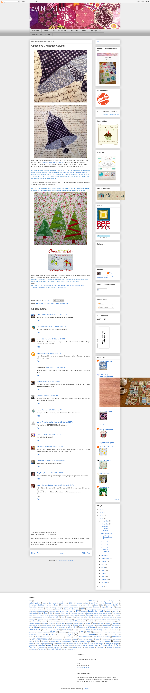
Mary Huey (40, 473)
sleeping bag (85, 641)
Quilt (52, 303)
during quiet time (101, 609)
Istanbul (56, 619)
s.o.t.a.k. (61, 637)
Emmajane (40, 461)
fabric (101, 611)
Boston (96, 605)
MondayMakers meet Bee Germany (106, 549)
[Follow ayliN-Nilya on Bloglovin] (103, 237)
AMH (57, 601)
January (104, 582)
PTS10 (89, 632)
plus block (39, 632)
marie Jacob (32, 625)
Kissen (43, 621)
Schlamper (116, 637)
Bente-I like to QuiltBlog (45, 485)
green (105, 615)
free (35, 615)
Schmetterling (67, 639)
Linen (81, 623)
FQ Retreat (116, 613)
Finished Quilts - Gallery (41, 34)
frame (30, 615)
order (106, 627)
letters (62, 623)
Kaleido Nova (92, 619)
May (103, 570)
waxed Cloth (110, 647)
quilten (57, 303)
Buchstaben (33, 607)
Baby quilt (52, 603)
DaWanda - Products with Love (111, 114)
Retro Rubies (45, 637)
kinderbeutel (35, 621)
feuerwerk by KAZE (106, 361)
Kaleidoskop (110, 619)
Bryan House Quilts (106, 442)
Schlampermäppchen (40, 639)
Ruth (38, 381)
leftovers (44, 623)
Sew (30, 641)
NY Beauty (91, 627)
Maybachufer (46, 625)
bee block (94, 603)
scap (74, 637)
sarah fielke (68, 637)
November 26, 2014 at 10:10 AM (55, 327)
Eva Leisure (41, 327)
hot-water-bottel (97, 617)
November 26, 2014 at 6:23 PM (51, 434)
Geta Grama (70, 615)
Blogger (86, 688)
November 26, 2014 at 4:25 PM (63, 422)
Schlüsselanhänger (57, 639)
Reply (38, 320)
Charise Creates (105, 460)
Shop (46, 30)
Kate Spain (118, 619)
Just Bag (85, 619)
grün (115, 615)
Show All (116, 499)
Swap (85, 643)
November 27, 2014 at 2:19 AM (54, 473)
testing (66, 645)
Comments (104, 307)
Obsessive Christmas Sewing (105, 528)
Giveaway (89, 615)
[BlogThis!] (56, 300)
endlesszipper (41, 611)
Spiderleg (116, 641)
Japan (61, 619)
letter (56, 623)
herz (68, 617)
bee (86, 603)
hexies (73, 617)
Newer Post (35, 553)
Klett (49, 621)
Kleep (38, 434)
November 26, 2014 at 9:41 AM (57, 314)
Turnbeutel (50, 647)
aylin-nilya (92, 601)
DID (82, 609)
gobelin (96, 615)
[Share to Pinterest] (63, 300)
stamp (53, 643)
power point (63, 632)
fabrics (108, 611)
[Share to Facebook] (61, 300)
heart (62, 617)
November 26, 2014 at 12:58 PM (50, 353)
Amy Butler (63, 601)
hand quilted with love (41, 617)
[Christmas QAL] (60, 273)
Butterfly (66, 607)
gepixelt (63, 615)
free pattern (41, 615)
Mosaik (98, 625)
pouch (52, 632)
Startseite (35, 30)
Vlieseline (80, 647)
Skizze (76, 641)
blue (84, 605)
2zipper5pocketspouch (47, 601)
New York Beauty (60, 627)
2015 (102, 515)
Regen (117, 634)
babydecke (62, 603)
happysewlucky (54, 617)
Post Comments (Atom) (65, 560)
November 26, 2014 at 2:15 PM (51, 396)
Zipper (71, 649)
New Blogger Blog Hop (46, 627)
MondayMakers (106, 542)
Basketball (79, 603)
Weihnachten (64, 303)
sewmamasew (55, 641)
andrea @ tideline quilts (45, 422)
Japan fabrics (68, 619)
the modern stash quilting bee (89, 645)
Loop (94, 623)
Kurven (62, 621)
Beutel (56, 605)
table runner (32, 645)
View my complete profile (105, 276)
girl (76, 615)
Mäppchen (115, 623)
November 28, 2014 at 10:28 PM (63, 485)
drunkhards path (90, 609)
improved (39, 619)
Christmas (39, 303)
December (105, 521)
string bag (78, 643)
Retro (37, 637)
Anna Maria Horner (81, 601)
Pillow (87, 630)
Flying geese (64, 613)
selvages (110, 639)
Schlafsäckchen (84, 637)
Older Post (86, 553)
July (103, 564)
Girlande (81, 615)
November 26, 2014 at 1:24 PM (50, 381)
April (103, 573)
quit (108, 634)
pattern (58, 629)
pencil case (81, 629)
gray (101, 615)
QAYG (53, 634)
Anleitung (71, 601)
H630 (119, 615)
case (81, 607)
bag (70, 603)
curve (117, 607)
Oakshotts (100, 627)
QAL (46, 634)
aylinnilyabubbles (113, 601)
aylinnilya (103, 601)
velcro (63, 647)
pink (113, 629)
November (105, 524)
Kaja (38, 353)
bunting (48, 607)
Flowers (57, 613)
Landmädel (91, 621)
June (103, 567)
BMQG (89, 605)
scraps (97, 639)
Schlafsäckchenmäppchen (102, 637)
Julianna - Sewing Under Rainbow (52, 162)
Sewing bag (45, 641)
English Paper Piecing (66, 611)
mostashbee (106, 625)
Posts (102, 304)
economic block (117, 609)
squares (31, 643)
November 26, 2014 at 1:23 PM (55, 367)
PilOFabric (107, 629)
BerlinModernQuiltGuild (36, 605)
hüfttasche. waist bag (109, 617)
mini (53, 625)
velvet (68, 647)
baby (44, 603)
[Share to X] (59, 300)
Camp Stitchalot (74, 607)
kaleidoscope (101, 619)
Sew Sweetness (105, 425)
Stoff (65, 643)
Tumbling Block (42, 647)
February (104, 579)
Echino (109, 609)
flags (45, 613)
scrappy (91, 639)
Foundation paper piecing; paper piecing (98, 613)
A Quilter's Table (105, 411)
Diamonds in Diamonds (71, 609)
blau (71, 605)
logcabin (88, 623)
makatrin (39, 446)
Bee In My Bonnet (106, 429)
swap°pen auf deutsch (96, 643)
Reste (31, 637)
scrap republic (82, 639)
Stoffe (71, 643)
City (103, 607)
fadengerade (104, 487)
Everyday (83, 611)
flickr (51, 613)
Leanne (39, 410)
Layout (104, 621)
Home (61, 553)
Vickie (39, 396)
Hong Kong (80, 617)
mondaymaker (66, 625)
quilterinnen (102, 634)
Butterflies (59, 607)
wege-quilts (40, 339)
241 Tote (36, 601)
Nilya (111, 273)
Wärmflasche (100, 647)
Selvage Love (96, 30)
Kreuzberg (55, 621)
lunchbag (108, 623)
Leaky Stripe (111, 621)
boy (102, 605)
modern (58, 625)
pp (69, 632)
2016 (102, 512)
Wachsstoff (91, 647)
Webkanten (118, 647)
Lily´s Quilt (69, 623)
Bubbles (115, 605)
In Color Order (104, 474)
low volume (101, 623)
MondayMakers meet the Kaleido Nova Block (106, 536)
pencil (74, 629)
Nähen (36, 627)
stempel (59, 643)
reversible (54, 637)
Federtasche (33, 613)
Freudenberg (49, 615)
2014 (102, 518)
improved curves (48, 619)
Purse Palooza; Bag (104, 632)
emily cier (33, 611)
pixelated (31, 632)
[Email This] (54, 300)
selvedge (116, 639)
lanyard (99, 621)
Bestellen (49, 605)
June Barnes (77, 619)
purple (95, 632)
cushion (31, 609)
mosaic (92, 625)
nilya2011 (71, 627)
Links (84, 30)
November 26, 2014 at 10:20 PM (54, 461)
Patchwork (47, 303)
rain (112, 634)
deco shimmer (49, 609)
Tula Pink (32, 647)
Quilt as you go (83, 634)
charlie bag (88, 607)
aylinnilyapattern (34, 603)
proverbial (75, 632)
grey (110, 615)
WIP (49, 649)
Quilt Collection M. (106, 447)
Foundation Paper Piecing (77, 613)
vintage (74, 647)
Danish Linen (39, 609)
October (104, 555)
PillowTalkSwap (97, 630)
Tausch (56, 645)
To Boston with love (107, 645)
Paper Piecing (114, 627)
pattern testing (66, 629)
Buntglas (41, 607)
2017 (102, 509)
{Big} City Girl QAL (59, 30)
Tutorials (74, 30)
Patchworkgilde (50, 629)
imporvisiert (32, 619)
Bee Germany (106, 603)
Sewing (37, 641)
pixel (118, 629)
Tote (117, 645)
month (86, 625)
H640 (32, 617)
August (104, 561)
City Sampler (110, 607)
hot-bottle (88, 617)
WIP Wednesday (57, 649)
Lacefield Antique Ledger (77, 621)
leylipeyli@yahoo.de (83, 667)
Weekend (33, 649)
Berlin (116, 603)
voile (85, 647)
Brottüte (108, 605)
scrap (75, 639)
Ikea (118, 617)
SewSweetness (66, 641)
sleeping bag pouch (102, 641)
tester (61, 645)
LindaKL (76, 623)
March (103, 576)
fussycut (57, 615)
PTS (82, 632)
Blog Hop (77, 605)
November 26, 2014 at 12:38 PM (55, 339)
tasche (49, 645)
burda (53, 607)
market (39, 625)
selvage (104, 639)
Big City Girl (64, 605)
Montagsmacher (77, 625)
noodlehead (82, 627)
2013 (102, 586)
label (67, 621)
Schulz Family (41, 314)
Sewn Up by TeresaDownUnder (106, 375)
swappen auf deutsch (112, 643)
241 (30, 601)
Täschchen (41, 645)
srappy (38, 643)
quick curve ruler (62, 634)
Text (71, 645)
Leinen (51, 623)
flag (40, 613)
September (105, 558)
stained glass (45, 643)
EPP (77, 611)
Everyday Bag (92, 611)
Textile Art (76, 645)
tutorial (57, 647)
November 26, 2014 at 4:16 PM (52, 410)
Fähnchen (115, 611)
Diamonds (58, 609)
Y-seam (66, 649)
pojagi (46, 632)
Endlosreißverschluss (52, 611)
